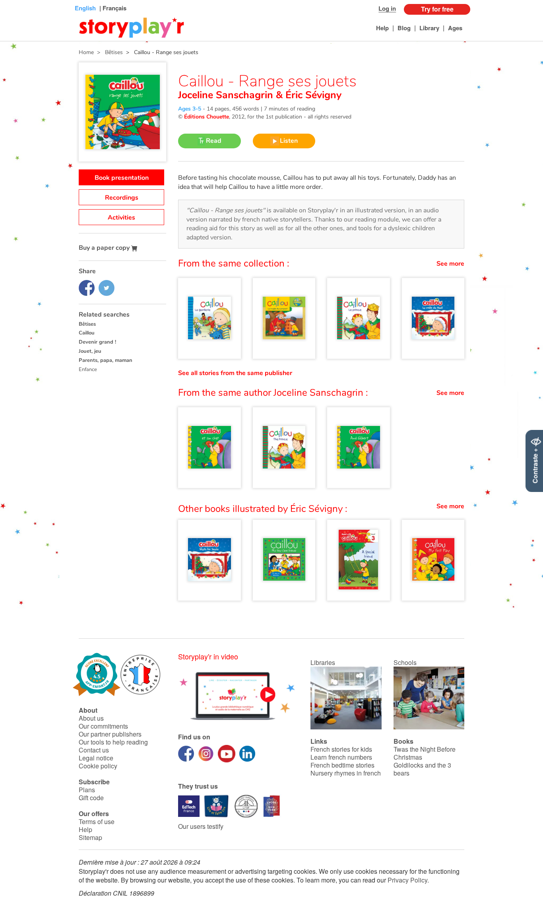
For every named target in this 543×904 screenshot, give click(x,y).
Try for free (437, 9)
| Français (112, 8)
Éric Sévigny (312, 95)
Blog (404, 27)
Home (86, 52)
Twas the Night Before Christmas (425, 753)
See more (450, 263)
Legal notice (96, 757)
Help (382, 27)
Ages (455, 27)
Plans (87, 789)
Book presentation (122, 177)
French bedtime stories (342, 765)
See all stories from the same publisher (235, 373)
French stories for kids (341, 749)
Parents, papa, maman (105, 360)
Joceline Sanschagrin (227, 95)
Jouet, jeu (90, 351)
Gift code (91, 797)
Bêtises (87, 324)
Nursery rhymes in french (345, 773)
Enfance (88, 369)
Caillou (87, 332)
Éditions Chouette (206, 117)
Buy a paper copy (105, 247)
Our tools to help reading (113, 742)
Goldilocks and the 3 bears (422, 769)
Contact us (94, 749)
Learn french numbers (341, 757)
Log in (387, 8)
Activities (121, 217)
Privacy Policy (407, 880)
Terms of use (96, 821)
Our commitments (103, 726)
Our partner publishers (110, 734)
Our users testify (200, 826)
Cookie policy (98, 765)
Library (429, 27)
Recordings (121, 197)
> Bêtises (108, 52)
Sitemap (90, 837)
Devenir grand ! (97, 342)
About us (91, 718)
